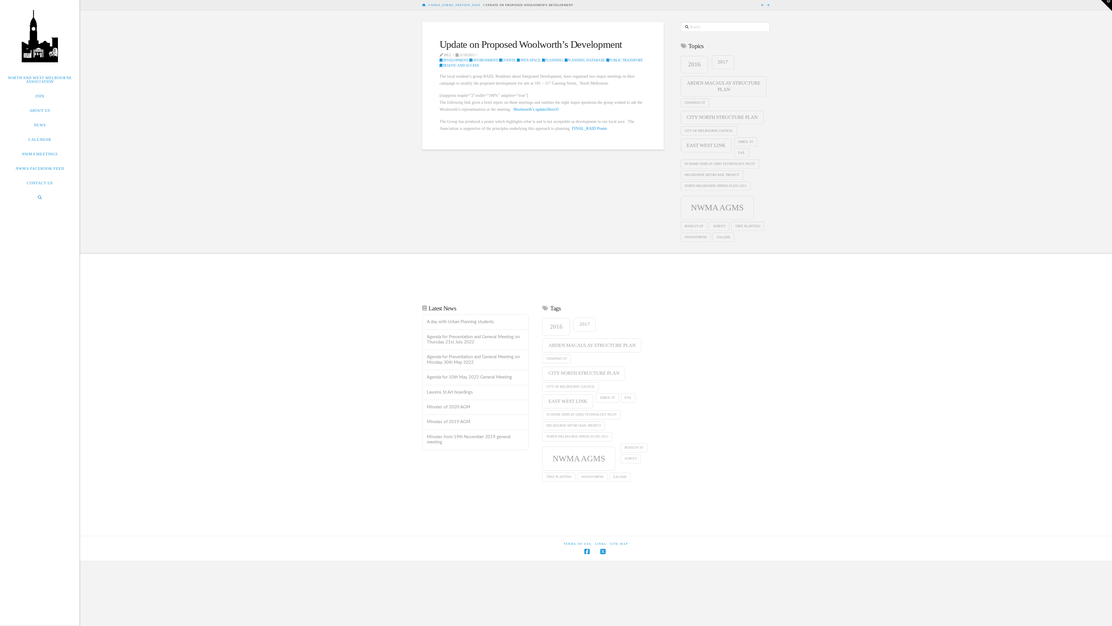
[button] (1106, 5)
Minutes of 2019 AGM (448, 422)
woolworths (696, 237)
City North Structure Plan (722, 117)
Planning (554, 60)
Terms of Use (577, 543)
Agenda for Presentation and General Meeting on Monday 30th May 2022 (473, 360)
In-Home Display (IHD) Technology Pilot (720, 163)
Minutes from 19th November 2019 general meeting (469, 440)
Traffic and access (460, 65)
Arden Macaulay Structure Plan (723, 86)
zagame (724, 237)
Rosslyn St (694, 226)
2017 (723, 62)
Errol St (745, 141)
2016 (694, 64)
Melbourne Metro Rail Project (712, 174)
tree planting (747, 226)
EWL (741, 152)
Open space (530, 60)
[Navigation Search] (39, 197)
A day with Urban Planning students (460, 322)
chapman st (695, 102)
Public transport (625, 60)
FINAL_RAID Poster (589, 128)
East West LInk (706, 145)
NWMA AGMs (717, 207)
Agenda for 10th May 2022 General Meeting (469, 377)
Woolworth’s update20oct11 (536, 109)
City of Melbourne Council (709, 130)
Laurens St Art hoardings (450, 392)
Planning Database (586, 60)
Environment (485, 60)
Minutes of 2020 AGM (448, 407)
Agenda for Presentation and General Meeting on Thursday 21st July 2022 (473, 340)
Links (600, 543)
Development (455, 60)
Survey (719, 226)
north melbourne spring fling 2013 (716, 186)
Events (508, 60)
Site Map (619, 543)
